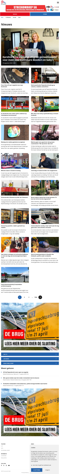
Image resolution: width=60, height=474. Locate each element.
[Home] (15, 2)
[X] (3, 465)
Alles (2, 17)
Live (2, 446)
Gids (2, 448)
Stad (19, 17)
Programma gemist (5, 450)
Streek (45, 14)
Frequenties (4, 458)
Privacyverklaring (25, 472)
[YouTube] (9, 465)
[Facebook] (1, 465)
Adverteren (3, 455)
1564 (35, 297)
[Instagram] (6, 465)
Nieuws (15, 14)
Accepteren (36, 470)
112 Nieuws (8, 17)
